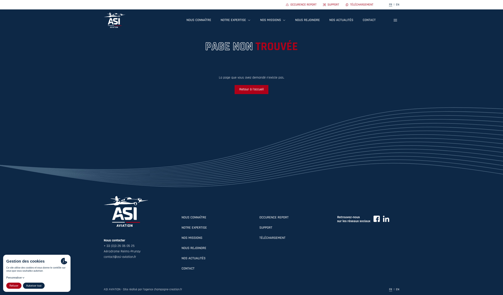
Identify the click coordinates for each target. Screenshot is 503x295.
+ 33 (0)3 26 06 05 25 (119, 246)
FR (390, 4)
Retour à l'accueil (251, 89)
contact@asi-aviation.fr (120, 257)
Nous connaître (198, 20)
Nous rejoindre (307, 20)
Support (265, 228)
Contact (369, 20)
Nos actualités (341, 20)
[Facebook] (377, 219)
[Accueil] (114, 20)
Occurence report (274, 217)
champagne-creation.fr (168, 289)
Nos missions (192, 238)
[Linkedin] (386, 219)
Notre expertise (194, 228)
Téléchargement (272, 238)
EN (397, 4)
